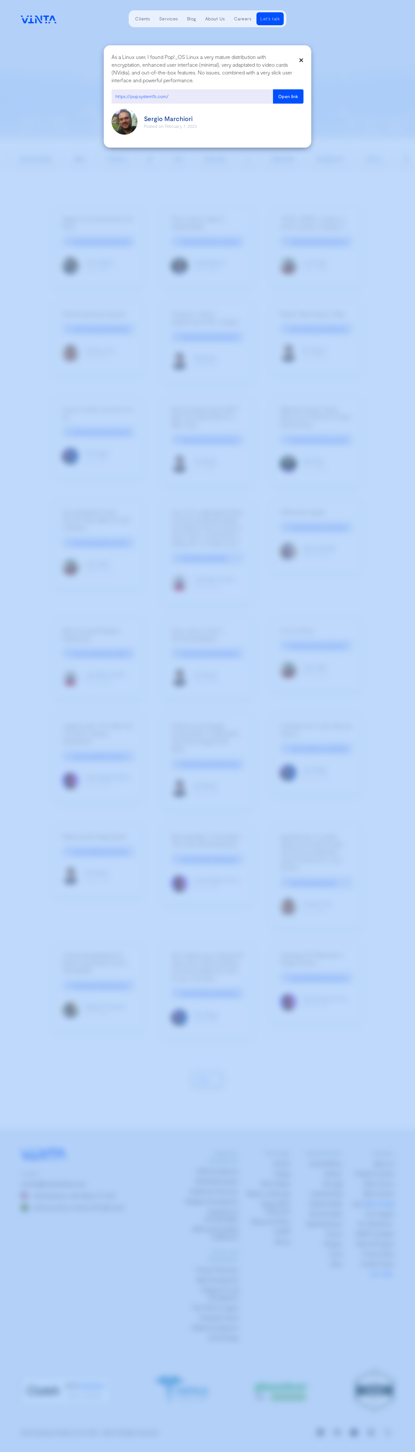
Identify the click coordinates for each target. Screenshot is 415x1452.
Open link (288, 96)
